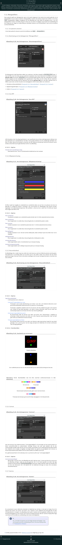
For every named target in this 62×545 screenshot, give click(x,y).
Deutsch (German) (32, 5)
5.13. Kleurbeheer (58, 539)
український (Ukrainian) (54, 8)
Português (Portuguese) (37, 7)
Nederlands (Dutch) (9, 7)
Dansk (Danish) (25, 5)
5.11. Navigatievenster (5, 539)
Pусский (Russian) (9, 8)
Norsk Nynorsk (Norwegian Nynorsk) (20, 7)
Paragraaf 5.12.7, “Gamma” (18, 89)
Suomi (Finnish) (14, 6)
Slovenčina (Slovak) (16, 8)
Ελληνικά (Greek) (39, 5)
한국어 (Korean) (54, 6)
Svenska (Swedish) (39, 8)
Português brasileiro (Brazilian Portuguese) (49, 7)
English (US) (44, 5)
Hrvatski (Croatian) (27, 6)
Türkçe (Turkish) (46, 8)
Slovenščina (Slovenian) (25, 8)
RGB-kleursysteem (26, 532)
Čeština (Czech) (19, 5)
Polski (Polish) (29, 7)
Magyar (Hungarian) (34, 6)
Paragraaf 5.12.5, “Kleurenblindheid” (30, 84)
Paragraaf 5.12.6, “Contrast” (46, 84)
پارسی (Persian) (8, 6)
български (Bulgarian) (6, 5)
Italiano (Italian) (42, 6)
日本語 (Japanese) (48, 6)
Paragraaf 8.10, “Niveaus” (20, 523)
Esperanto (55, 5)
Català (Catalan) (13, 5)
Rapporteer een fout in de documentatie (31, 542)
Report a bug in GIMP (31, 540)
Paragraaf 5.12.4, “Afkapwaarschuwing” (28, 86)
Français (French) (20, 6)
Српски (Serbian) (33, 8)
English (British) (49, 5)
